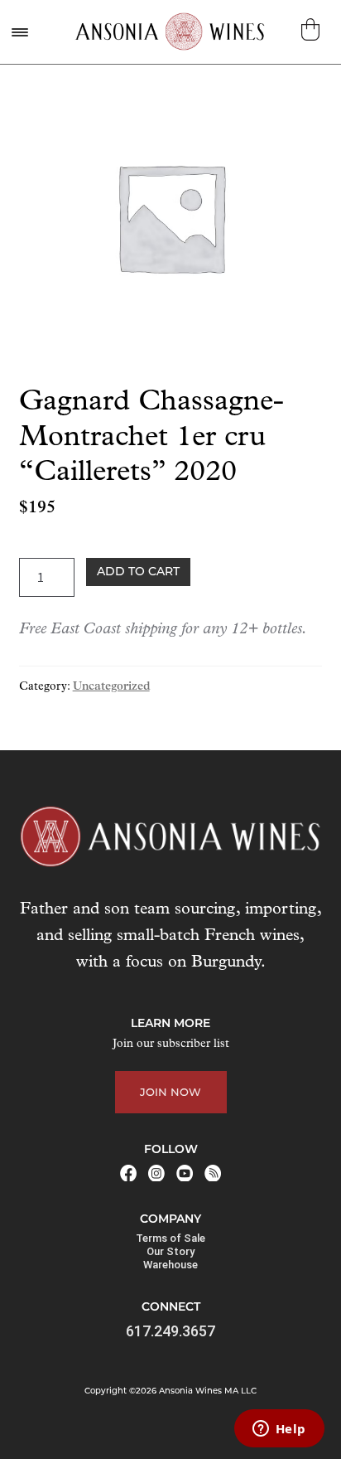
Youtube (184, 1173)
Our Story (170, 1251)
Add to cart (138, 571)
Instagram (156, 1173)
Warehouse (170, 1264)
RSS (212, 1173)
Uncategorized (111, 687)
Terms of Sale (170, 1238)
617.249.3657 (170, 1331)
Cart (312, 29)
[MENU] (19, 32)
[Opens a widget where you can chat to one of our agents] (278, 1430)
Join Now (170, 1091)
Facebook (128, 1173)
